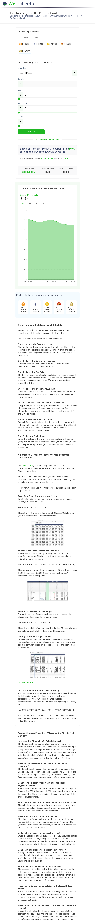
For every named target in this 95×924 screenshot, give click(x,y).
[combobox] (47, 37)
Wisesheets (28, 465)
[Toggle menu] (90, 3)
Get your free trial (25, 682)
